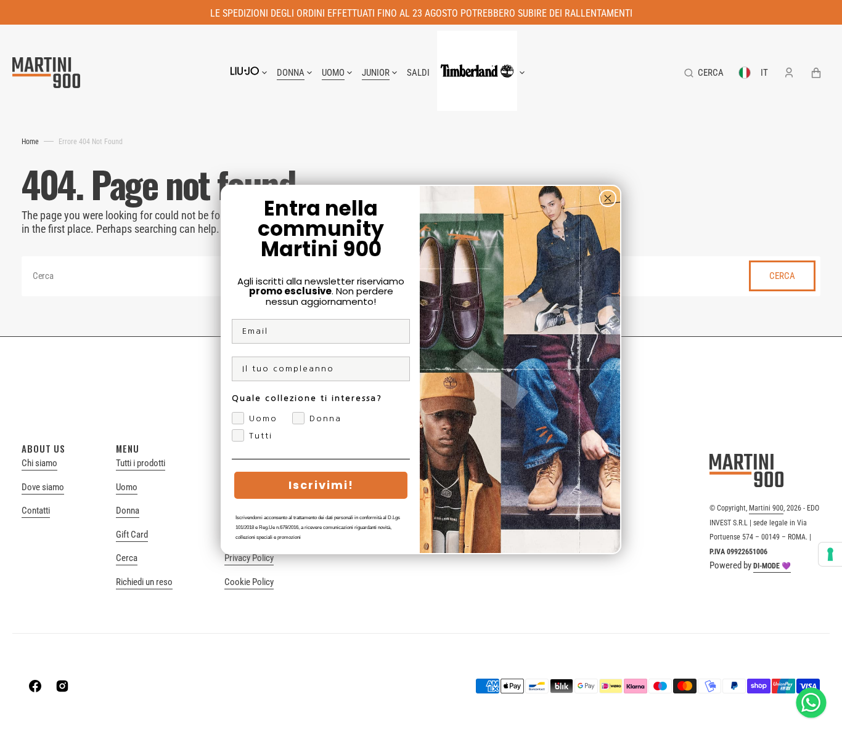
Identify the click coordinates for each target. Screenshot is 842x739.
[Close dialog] (607, 198)
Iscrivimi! (321, 485)
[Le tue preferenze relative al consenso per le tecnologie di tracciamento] (830, 554)
